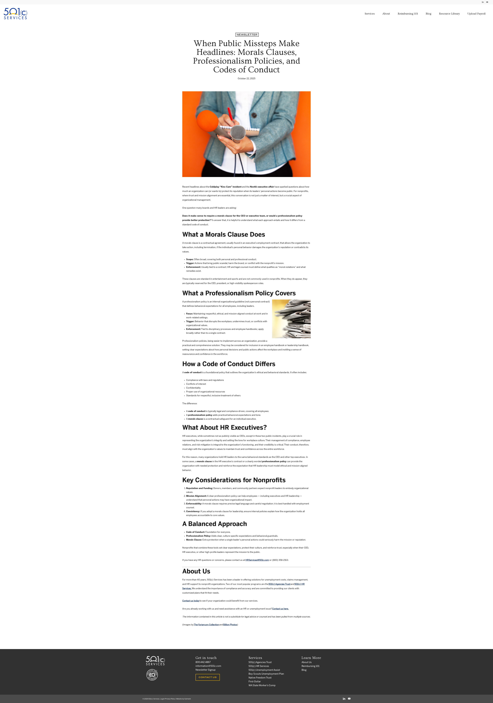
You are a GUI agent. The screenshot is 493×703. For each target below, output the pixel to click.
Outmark (187, 699)
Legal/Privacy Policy (167, 699)
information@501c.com (208, 666)
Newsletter (247, 34)
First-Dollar (255, 682)
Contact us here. (280, 609)
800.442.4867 (203, 662)
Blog (304, 670)
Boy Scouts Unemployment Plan (266, 674)
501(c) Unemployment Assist (264, 670)
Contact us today (190, 601)
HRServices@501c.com (257, 560)
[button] (370, 13)
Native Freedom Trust (260, 678)
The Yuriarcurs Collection (206, 625)
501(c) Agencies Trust (279, 584)
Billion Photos (230, 625)
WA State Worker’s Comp (262, 686)
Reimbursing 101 (310, 666)
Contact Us (208, 677)
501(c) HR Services (259, 666)
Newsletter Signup (206, 670)
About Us (307, 662)
